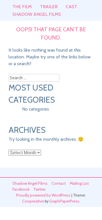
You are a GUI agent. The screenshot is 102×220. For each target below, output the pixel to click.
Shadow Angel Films (36, 14)
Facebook (20, 189)
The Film (22, 6)
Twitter (39, 189)
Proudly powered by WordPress (43, 195)
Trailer (49, 6)
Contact (59, 183)
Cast (71, 6)
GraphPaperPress (64, 201)
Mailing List (79, 183)
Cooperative (33, 201)
